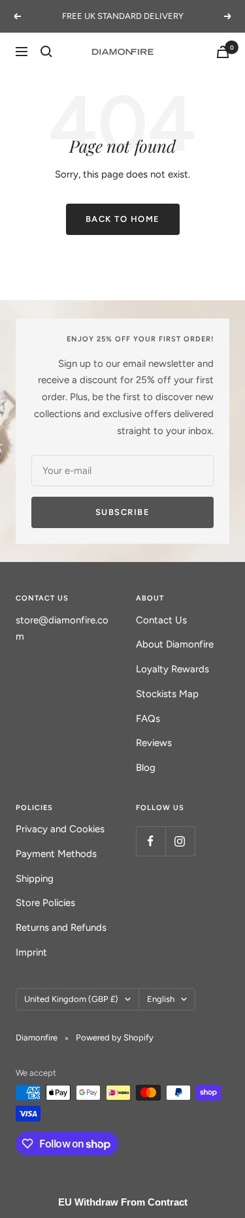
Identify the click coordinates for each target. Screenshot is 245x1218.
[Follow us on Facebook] (150, 841)
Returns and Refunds (61, 927)
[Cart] (222, 52)
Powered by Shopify (115, 1037)
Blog (145, 767)
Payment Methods (56, 854)
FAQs (148, 719)
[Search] (46, 51)
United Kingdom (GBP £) (71, 999)
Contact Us (161, 620)
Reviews (154, 743)
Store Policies (45, 903)
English (160, 999)
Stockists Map (167, 694)
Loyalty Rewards (172, 669)
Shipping (35, 878)
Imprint (31, 952)
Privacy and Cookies (60, 829)
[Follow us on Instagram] (180, 841)
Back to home (123, 219)
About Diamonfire (175, 644)
